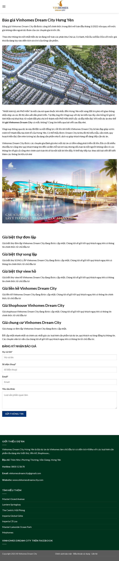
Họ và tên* (7, 352)
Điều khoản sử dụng (81, 554)
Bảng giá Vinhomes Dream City (17, 26)
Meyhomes (7, 532)
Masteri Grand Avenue (13, 499)
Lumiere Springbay (11, 504)
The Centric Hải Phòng (13, 510)
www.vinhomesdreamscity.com (27, 479)
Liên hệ (94, 554)
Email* (5, 376)
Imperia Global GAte (12, 515)
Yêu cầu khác (8, 389)
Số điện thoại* (9, 364)
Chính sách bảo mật (63, 554)
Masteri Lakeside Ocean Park (17, 527)
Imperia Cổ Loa (9, 521)
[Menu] (4, 6)
